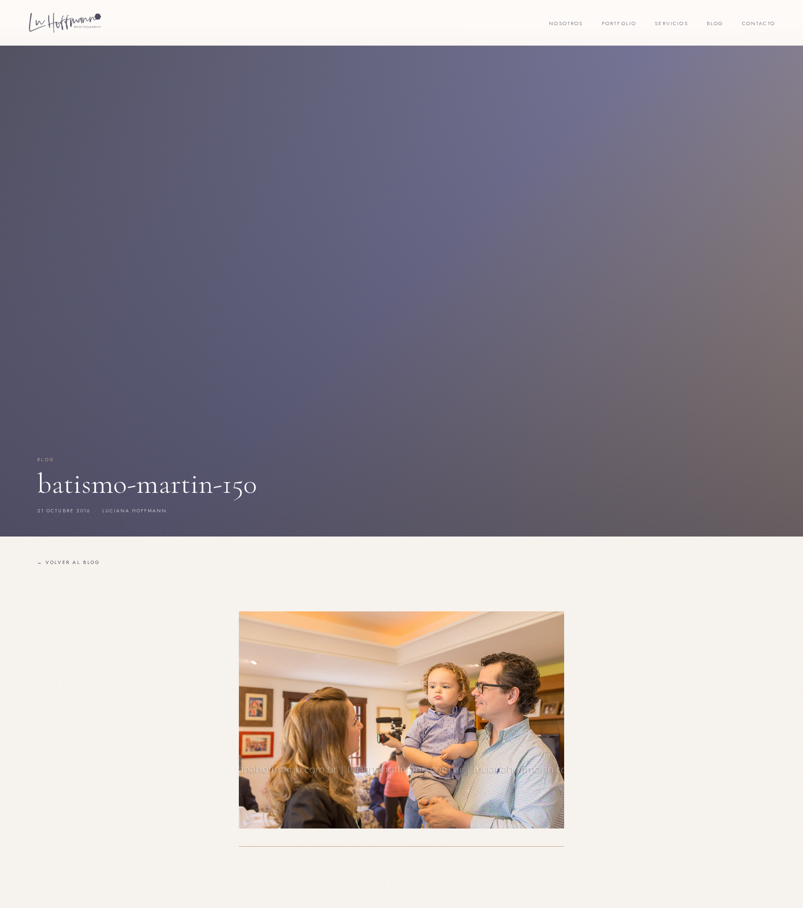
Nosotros (566, 23)
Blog (715, 23)
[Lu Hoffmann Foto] (65, 23)
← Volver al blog (68, 562)
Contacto (758, 23)
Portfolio (619, 23)
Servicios (671, 23)
